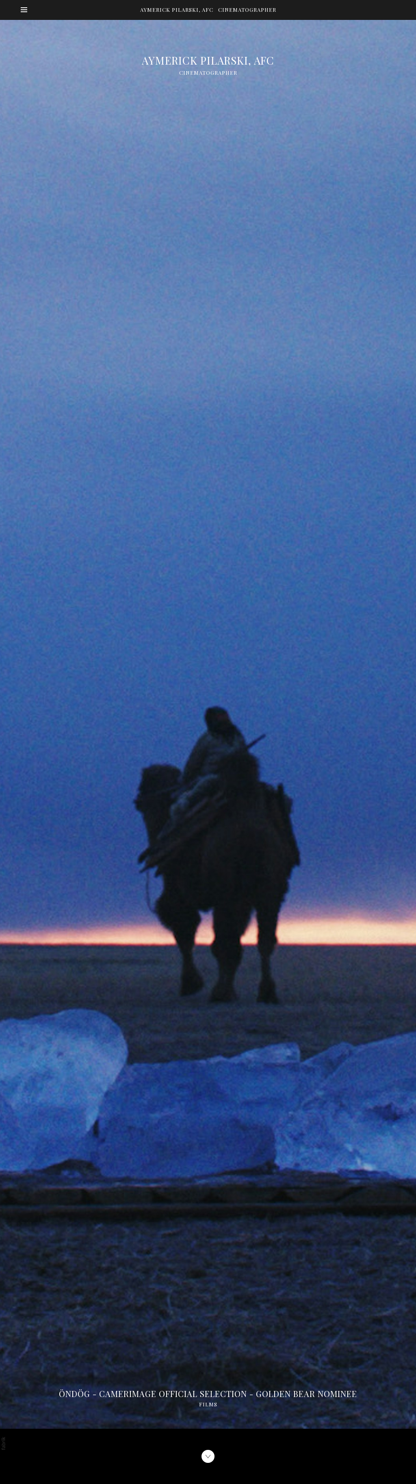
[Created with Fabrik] (3, 1443)
